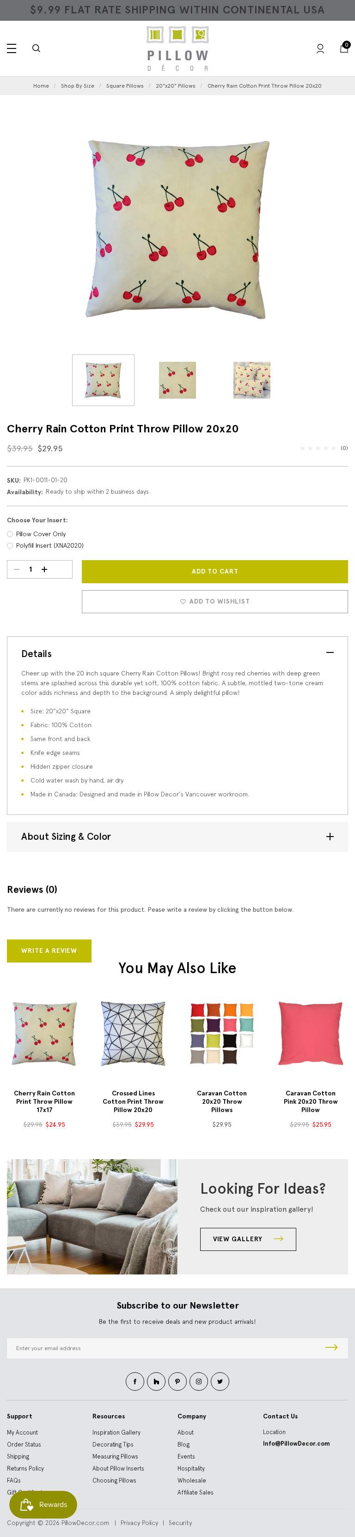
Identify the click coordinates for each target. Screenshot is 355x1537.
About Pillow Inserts (118, 1468)
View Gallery (238, 1239)
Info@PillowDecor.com (296, 1443)
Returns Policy (25, 1468)
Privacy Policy (139, 1522)
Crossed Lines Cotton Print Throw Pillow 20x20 (133, 1101)
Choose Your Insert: (37, 520)
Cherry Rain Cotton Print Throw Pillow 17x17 (44, 1101)
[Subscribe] (331, 1348)
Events (186, 1456)
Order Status (24, 1444)
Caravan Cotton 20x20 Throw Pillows (222, 1101)
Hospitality (191, 1468)
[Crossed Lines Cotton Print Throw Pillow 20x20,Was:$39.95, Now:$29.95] (133, 1033)
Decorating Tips (113, 1444)
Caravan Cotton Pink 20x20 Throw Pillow (311, 1101)
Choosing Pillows (114, 1480)
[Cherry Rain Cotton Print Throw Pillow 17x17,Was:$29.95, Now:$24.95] (44, 1033)
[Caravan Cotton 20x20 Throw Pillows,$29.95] (222, 1033)
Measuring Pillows (115, 1456)
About (186, 1432)
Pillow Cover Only (41, 534)
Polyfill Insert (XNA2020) (50, 545)
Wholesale (192, 1480)
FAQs (14, 1480)
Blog (184, 1444)
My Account (22, 1432)
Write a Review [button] (49, 951)
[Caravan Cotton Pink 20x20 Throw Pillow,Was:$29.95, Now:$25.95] (310, 1033)
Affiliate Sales (196, 1492)
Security (180, 1522)
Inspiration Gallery (116, 1432)
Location (274, 1432)
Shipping (18, 1456)
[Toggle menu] (11, 48)
